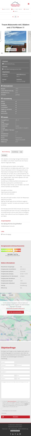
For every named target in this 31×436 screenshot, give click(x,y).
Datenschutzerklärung (11, 401)
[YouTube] (12, 434)
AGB (9, 428)
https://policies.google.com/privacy (15, 308)
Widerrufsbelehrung (23, 428)
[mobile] (28, 4)
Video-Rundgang (7, 234)
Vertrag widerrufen (15, 430)
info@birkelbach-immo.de (7, 226)
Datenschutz (14, 428)
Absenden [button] (15, 416)
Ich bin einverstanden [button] (15, 312)
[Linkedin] (17, 434)
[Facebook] (10, 434)
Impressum (5, 428)
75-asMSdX (5, 76)
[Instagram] (20, 434)
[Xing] (15, 434)
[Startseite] (15, 4)
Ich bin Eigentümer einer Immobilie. (10, 410)
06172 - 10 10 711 (6, 9)
